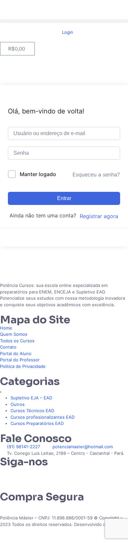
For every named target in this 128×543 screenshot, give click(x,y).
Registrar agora (99, 216)
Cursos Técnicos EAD (32, 410)
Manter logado (38, 174)
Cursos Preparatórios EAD (37, 423)
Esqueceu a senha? (96, 174)
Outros (18, 404)
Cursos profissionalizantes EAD (43, 417)
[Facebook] (43, 475)
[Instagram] (26, 475)
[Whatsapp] (8, 475)
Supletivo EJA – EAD (31, 397)
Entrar (64, 198)
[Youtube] (61, 475)
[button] (64, 21)
